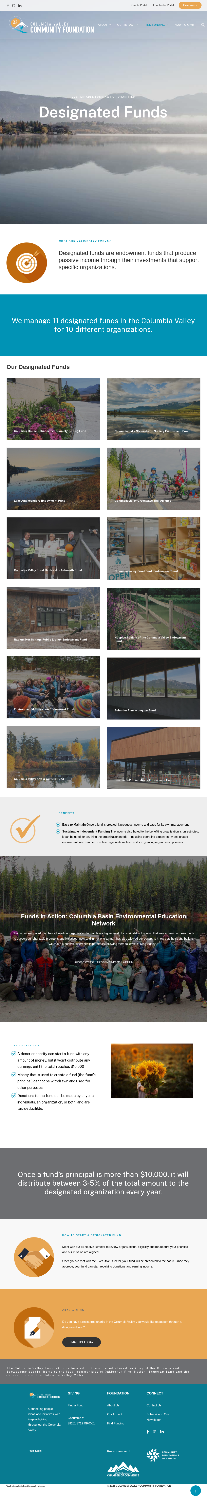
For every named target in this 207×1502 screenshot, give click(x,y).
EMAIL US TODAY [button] (81, 1342)
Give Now (188, 5)
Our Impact (114, 1414)
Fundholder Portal (163, 5)
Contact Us (154, 1405)
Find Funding (155, 24)
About (103, 24)
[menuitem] (140, 5)
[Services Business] (152, 1071)
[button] (8, 5)
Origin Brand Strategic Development (31, 1486)
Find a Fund (75, 1405)
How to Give (184, 24)
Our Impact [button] (126, 24)
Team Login (34, 1450)
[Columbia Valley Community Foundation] (51, 25)
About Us (113, 1405)
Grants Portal (139, 5)
